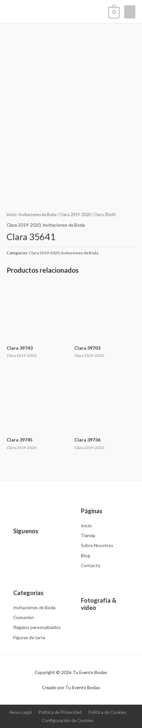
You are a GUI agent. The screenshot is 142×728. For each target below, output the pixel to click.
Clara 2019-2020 (74, 214)
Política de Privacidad (60, 712)
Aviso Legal (20, 712)
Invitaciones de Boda (37, 214)
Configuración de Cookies (67, 720)
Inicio (11, 214)
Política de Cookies (107, 712)
